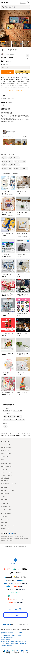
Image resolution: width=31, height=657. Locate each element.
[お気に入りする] (27, 55)
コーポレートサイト (12, 609)
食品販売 (4, 469)
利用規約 (4, 522)
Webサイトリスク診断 (16, 635)
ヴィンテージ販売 (6, 472)
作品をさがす (5, 450)
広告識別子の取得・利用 (6, 538)
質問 (11, 50)
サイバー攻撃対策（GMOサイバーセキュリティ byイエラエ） (14, 641)
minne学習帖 (5, 493)
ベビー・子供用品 (17, 410)
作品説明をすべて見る (14, 90)
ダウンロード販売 (6, 475)
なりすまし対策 (23, 643)
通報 (16, 50)
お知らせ (4, 516)
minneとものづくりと (7, 490)
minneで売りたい (6, 466)
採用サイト (21, 609)
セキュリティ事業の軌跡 (6, 645)
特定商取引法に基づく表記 (7, 536)
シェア (5, 50)
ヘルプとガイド (6, 519)
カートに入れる (8, 72)
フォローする (24, 136)
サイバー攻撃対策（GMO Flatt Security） (9, 643)
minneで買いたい (6, 447)
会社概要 (26, 538)
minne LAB (4, 480)
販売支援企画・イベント (8, 483)
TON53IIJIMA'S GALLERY (10, 54)
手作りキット (6, 410)
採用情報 (3, 540)
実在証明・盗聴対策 (5, 639)
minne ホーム (4, 433)
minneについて (5, 445)
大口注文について (6, 509)
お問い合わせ (5, 528)
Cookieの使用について (19, 536)
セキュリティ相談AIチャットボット (8, 637)
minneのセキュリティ (7, 525)
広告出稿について (6, 506)
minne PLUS (5, 478)
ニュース (4, 496)
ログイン (22, 2)
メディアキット (9, 540)
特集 (2, 459)
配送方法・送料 (6, 109)
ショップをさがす (6, 453)
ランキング (4, 456)
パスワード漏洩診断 (5, 635)
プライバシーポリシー (18, 538)
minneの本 (4, 499)
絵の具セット (4, 64)
